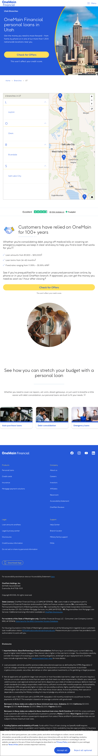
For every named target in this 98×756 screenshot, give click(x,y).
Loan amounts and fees (11, 524)
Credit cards (7, 476)
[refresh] (92, 109)
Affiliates (53, 489)
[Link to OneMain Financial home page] (16, 453)
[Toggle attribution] (92, 197)
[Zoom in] (92, 96)
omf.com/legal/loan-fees (42, 658)
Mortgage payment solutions (13, 489)
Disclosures (7, 537)
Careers (53, 476)
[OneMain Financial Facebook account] (72, 453)
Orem (10, 133)
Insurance (6, 482)
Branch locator (56, 531)
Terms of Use (13, 744)
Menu (93, 3)
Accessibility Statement (59, 501)
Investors (53, 482)
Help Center (55, 524)
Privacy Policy (62, 742)
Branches (18, 80)
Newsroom (54, 495)
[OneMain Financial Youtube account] (86, 453)
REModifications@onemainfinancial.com (38, 630)
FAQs (52, 543)
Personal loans (8, 470)
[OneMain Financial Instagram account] (79, 453)
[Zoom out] (92, 100)
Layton (11, 112)
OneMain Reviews (57, 507)
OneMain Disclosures (54, 612)
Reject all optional (83, 750)
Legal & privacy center (11, 531)
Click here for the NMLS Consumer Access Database (37, 621)
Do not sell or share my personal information (20, 549)
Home (8, 80)
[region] (72, 146)
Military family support (59, 537)
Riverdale (12, 154)
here (53, 576)
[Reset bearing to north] (92, 104)
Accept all (62, 750)
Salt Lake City (14, 176)
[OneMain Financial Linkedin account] (93, 453)
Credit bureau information (12, 543)
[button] (60, 109)
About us (53, 470)
